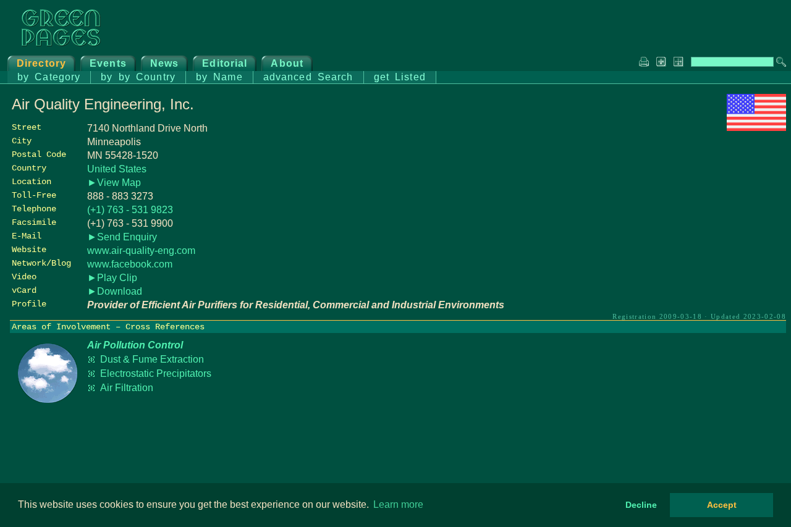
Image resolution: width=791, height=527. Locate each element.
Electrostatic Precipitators (155, 373)
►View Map (114, 182)
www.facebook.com (129, 264)
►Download (114, 291)
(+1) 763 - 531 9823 (130, 209)
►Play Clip (112, 277)
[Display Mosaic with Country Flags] (756, 127)
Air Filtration (126, 387)
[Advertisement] (693, 220)
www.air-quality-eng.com (141, 250)
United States (116, 169)
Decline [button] (641, 505)
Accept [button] (722, 505)
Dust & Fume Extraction (152, 359)
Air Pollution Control (135, 345)
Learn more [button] (398, 504)
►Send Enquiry (122, 237)
